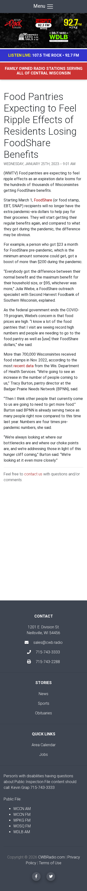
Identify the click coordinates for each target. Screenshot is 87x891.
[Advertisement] (43, 545)
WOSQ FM (22, 826)
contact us (33, 474)
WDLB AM (21, 832)
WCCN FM (21, 814)
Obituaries (43, 713)
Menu (39, 6)
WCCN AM (22, 808)
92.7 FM (72, 55)
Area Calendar (44, 745)
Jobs (43, 754)
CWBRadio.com (51, 857)
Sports (43, 703)
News (43, 694)
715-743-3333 (47, 652)
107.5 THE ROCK (47, 55)
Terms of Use (50, 863)
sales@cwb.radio (48, 642)
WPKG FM (21, 820)
